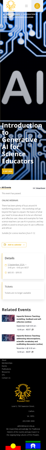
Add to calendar (14, 245)
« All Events (5, 187)
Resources (6, 372)
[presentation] (8, 318)
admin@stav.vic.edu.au (25, 426)
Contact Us (6, 378)
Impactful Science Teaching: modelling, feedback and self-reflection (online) (29, 319)
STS (3, 375)
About (4, 360)
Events (17, 14)
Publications (6, 369)
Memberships (7, 363)
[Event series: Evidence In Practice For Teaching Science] (32, 329)
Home (8, 14)
